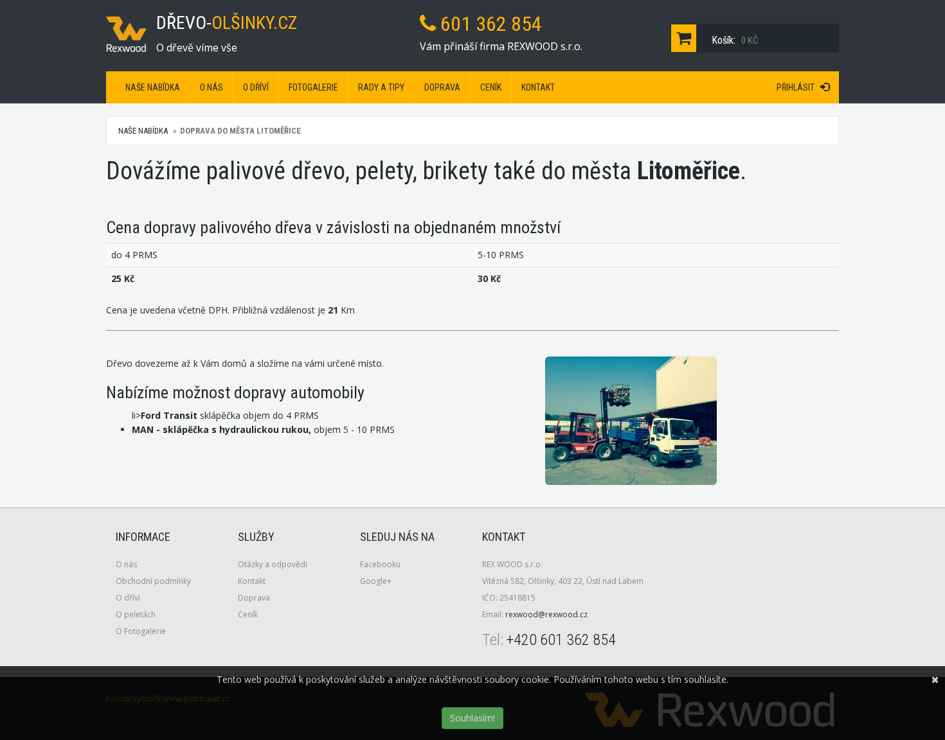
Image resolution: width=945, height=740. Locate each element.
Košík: (734, 40)
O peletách (136, 614)
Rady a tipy (381, 87)
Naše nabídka (152, 87)
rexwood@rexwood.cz (546, 614)
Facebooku (380, 564)
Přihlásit (798, 87)
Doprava (442, 87)
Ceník (490, 87)
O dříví (256, 87)
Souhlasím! (472, 718)
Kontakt (538, 87)
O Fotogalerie (141, 631)
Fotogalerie (313, 87)
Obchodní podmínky (153, 581)
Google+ (376, 581)
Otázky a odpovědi (272, 564)
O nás (211, 87)
